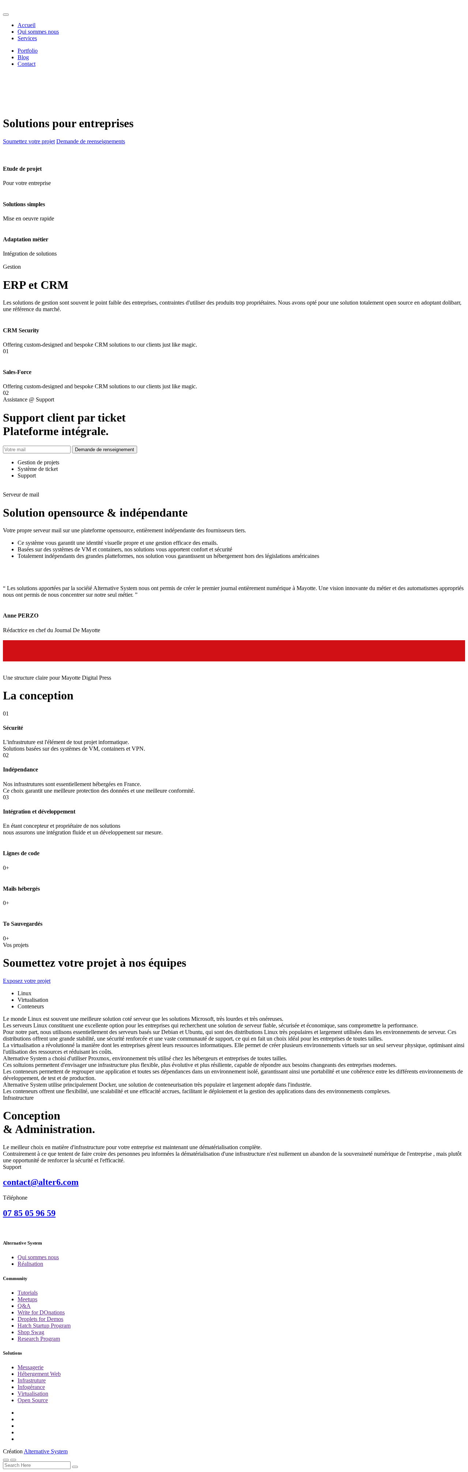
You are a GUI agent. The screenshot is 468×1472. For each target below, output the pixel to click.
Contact (26, 64)
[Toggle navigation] (6, 15)
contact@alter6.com (41, 1182)
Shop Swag (31, 1332)
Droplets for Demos (40, 1319)
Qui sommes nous (38, 32)
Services (27, 38)
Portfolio (28, 51)
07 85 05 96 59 (29, 1213)
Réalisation (30, 1264)
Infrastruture (32, 1380)
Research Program (39, 1339)
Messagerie (31, 1367)
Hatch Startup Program (44, 1325)
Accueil (26, 25)
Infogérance (31, 1387)
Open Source (33, 1400)
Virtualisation (33, 1393)
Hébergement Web (39, 1374)
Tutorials (28, 1293)
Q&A (24, 1306)
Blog (23, 57)
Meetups (27, 1299)
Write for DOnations (41, 1312)
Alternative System (46, 1451)
